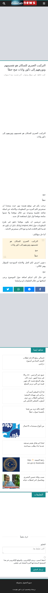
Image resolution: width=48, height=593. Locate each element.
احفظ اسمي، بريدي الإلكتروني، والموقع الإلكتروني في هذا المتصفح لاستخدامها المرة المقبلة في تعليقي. (25, 561)
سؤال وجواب (28, 75)
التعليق (43, 544)
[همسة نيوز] (24, 2)
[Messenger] (29, 289)
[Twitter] (8, 289)
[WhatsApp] (19, 289)
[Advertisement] (24, 33)
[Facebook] (40, 289)
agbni (39, 75)
